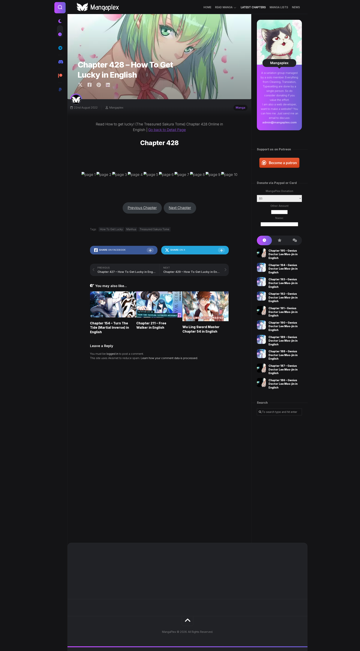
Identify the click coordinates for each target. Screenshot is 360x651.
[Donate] (60, 89)
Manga (240, 107)
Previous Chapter (142, 208)
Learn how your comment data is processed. (169, 358)
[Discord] (60, 62)
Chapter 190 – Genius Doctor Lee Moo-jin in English (283, 326)
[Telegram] (60, 48)
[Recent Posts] (264, 240)
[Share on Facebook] (89, 85)
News (296, 7)
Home (207, 7)
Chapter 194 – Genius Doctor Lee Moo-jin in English (283, 268)
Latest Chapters (253, 7)
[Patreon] (60, 76)
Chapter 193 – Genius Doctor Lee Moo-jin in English (283, 283)
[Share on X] (81, 85)
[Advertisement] (279, 479)
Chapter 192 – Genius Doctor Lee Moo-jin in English (283, 297)
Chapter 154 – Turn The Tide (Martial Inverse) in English (109, 327)
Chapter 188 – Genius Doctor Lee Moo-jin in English (283, 355)
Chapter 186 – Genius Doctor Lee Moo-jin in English (283, 384)
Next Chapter (180, 208)
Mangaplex (116, 107)
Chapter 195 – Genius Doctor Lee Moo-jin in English (283, 254)
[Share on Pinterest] (98, 85)
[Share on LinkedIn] (107, 85)
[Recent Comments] (294, 240)
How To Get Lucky (111, 229)
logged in (112, 354)
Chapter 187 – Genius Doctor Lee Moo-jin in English (283, 369)
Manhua (131, 229)
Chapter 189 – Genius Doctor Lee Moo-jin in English (283, 340)
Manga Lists (279, 7)
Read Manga (223, 7)
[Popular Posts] (279, 240)
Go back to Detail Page (167, 130)
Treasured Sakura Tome (154, 229)
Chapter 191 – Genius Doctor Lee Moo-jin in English (283, 312)
